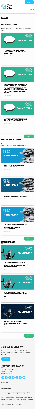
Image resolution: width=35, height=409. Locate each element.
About (3, 404)
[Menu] (32, 7)
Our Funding (18, 404)
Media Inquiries (5, 382)
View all (29, 136)
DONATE (29, 2)
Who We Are (10, 404)
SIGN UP (6, 359)
